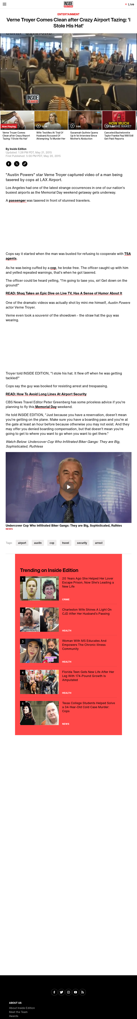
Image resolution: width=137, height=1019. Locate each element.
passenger (18, 200)
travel (65, 543)
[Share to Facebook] (9, 164)
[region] (68, 487)
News (9, 528)
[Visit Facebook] (54, 992)
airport (22, 543)
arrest (98, 543)
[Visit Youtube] (75, 992)
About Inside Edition (22, 1008)
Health (66, 630)
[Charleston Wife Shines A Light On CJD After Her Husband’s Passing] (68, 619)
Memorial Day (45, 406)
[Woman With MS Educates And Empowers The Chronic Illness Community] (68, 651)
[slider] (68, 101)
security (82, 543)
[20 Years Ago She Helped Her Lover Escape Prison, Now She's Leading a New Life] (68, 588)
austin (38, 543)
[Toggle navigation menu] (4, 4)
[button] (6, 106)
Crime (66, 599)
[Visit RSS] (82, 992)
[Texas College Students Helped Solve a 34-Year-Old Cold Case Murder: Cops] (68, 713)
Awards (13, 1016)
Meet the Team (18, 1012)
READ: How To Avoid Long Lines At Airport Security (46, 394)
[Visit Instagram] (68, 992)
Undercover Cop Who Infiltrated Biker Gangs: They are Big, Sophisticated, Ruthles (64, 525)
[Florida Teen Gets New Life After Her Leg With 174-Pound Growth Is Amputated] (68, 682)
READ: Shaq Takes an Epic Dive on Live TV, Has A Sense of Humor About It (64, 293)
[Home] (68, 4)
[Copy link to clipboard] (25, 164)
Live (131, 4)
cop (53, 267)
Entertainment (68, 14)
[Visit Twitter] (61, 992)
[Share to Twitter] (17, 164)
